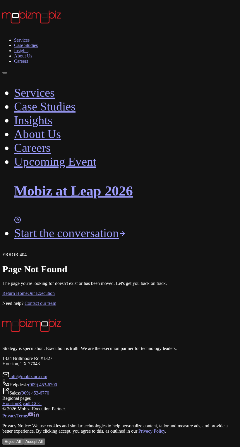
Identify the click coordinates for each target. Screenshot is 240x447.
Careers (21, 61)
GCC (37, 403)
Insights (21, 50)
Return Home (15, 293)
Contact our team (40, 303)
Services (22, 40)
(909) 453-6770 (34, 392)
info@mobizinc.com (28, 376)
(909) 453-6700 (42, 384)
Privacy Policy (151, 431)
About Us (23, 55)
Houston (10, 403)
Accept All (34, 441)
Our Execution (41, 293)
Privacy (9, 415)
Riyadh (25, 403)
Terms (22, 415)
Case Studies (26, 45)
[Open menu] (4, 73)
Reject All (13, 441)
